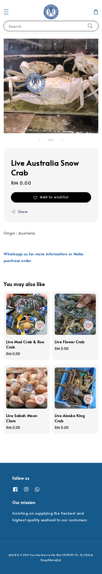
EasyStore (48, 560)
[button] (6, 11)
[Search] (90, 26)
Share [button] (23, 211)
